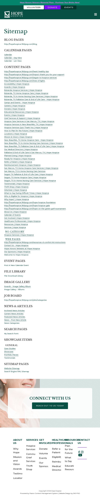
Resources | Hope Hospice (16, 224)
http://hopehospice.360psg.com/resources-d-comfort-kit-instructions (34, 242)
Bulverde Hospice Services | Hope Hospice (23, 90)
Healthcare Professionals (62, 441)
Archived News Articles (14, 310)
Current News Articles (13, 314)
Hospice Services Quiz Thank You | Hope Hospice (26, 127)
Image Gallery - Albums (14, 289)
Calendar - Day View (13, 58)
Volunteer (34, 7)
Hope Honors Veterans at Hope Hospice (22, 248)
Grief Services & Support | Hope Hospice (22, 118)
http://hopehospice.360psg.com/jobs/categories (25, 300)
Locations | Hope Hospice (15, 134)
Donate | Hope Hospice (14, 109)
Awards (17, 469)
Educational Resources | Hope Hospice (21, 112)
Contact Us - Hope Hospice (16, 245)
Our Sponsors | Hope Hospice (17, 252)
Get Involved (45, 441)
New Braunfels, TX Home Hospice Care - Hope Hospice (28, 140)
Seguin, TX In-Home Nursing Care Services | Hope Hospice (30, 181)
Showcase (8, 352)
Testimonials (9, 358)
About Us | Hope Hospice (15, 212)
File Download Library (13, 276)
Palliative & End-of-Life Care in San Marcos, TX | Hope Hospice (31, 152)
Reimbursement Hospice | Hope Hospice (22, 165)
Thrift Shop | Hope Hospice (16, 187)
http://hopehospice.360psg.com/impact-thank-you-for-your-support (34, 74)
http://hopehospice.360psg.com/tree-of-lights (24, 81)
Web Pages (12, 239)
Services (32, 440)
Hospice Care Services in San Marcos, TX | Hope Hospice (29, 121)
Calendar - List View (13, 61)
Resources (72, 440)
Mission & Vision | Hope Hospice (18, 137)
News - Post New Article (15, 320)
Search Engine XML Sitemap (16, 371)
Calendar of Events (12, 215)
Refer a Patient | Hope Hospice (18, 162)
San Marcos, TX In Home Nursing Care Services (24, 171)
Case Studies (10, 348)
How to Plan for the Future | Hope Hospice (23, 131)
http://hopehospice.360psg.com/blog (20, 44)
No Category (14, 231)
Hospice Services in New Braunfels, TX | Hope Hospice (28, 124)
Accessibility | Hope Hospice (16, 84)
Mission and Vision (17, 460)
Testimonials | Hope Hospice (17, 184)
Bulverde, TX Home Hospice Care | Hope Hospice (26, 93)
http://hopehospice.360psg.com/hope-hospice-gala (27, 205)
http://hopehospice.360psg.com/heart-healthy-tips (26, 71)
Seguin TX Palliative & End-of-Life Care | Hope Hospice (28, 174)
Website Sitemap (12, 368)
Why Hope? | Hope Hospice (16, 199)
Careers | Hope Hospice (14, 106)
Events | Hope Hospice (14, 115)
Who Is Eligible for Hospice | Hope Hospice (23, 196)
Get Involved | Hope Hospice (17, 218)
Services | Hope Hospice (15, 227)
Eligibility (57, 457)
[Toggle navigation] (95, 14)
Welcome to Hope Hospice (16, 255)
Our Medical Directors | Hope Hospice (21, 149)
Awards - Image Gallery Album (17, 286)
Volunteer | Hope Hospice (15, 190)
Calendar (8, 55)
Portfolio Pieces (11, 355)
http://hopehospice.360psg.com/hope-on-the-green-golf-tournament (35, 209)
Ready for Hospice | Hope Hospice (19, 159)
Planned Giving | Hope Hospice (17, 156)
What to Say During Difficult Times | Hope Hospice (26, 193)
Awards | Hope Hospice (14, 87)
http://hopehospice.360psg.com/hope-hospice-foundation (30, 202)
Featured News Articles (14, 317)
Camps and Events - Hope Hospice (19, 103)
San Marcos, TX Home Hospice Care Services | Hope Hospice (31, 168)
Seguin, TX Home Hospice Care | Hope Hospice (25, 177)
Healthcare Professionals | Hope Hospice (22, 221)
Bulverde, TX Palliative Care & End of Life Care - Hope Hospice (31, 99)
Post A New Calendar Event (16, 265)
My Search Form (11, 333)
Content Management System (46, 493)
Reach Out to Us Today (50, 406)
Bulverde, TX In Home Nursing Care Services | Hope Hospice (31, 96)
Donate (52, 7)
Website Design (64, 493)
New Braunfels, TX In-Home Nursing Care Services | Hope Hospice (33, 143)
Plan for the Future (69, 449)
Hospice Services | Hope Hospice (19, 235)
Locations (18, 478)
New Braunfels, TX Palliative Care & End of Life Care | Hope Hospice (34, 146)
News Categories (11, 323)
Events (68, 7)
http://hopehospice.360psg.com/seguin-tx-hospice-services (30, 78)
